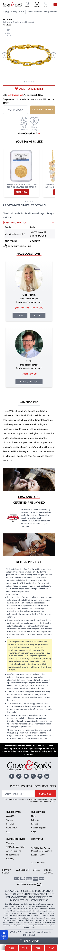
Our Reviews (11, 827)
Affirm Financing (13, 851)
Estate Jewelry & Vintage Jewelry (42, 11)
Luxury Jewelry (17, 11)
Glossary (10, 858)
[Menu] (53, 4)
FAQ (8, 831)
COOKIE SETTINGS (48, 871)
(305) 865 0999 (37, 854)
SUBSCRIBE (45, 793)
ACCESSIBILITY (23, 870)
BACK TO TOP (31, 940)
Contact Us (37, 839)
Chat (20, 315)
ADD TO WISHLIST (31, 88)
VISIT (24, 948)
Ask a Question (29, 381)
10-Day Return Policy (15, 847)
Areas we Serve (37, 862)
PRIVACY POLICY (6, 871)
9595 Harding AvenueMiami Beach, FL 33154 (41, 849)
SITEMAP (37, 870)
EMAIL (12, 948)
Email (37, 315)
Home (6, 11)
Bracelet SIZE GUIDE (19, 246)
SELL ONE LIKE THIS (42, 109)
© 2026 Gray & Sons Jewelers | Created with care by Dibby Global (29, 933)
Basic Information (15, 222)
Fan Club (10, 824)
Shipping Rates (12, 854)
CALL (38, 948)
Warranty (10, 843)
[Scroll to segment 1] (24, 81)
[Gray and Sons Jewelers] (12, 4)
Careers (9, 820)
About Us (10, 816)
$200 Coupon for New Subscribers (33, 786)
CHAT (52, 947)
